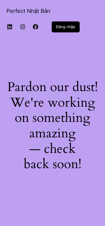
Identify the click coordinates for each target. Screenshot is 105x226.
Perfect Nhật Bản (28, 11)
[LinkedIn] (9, 27)
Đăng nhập (65, 26)
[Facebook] (35, 27)
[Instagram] (22, 27)
